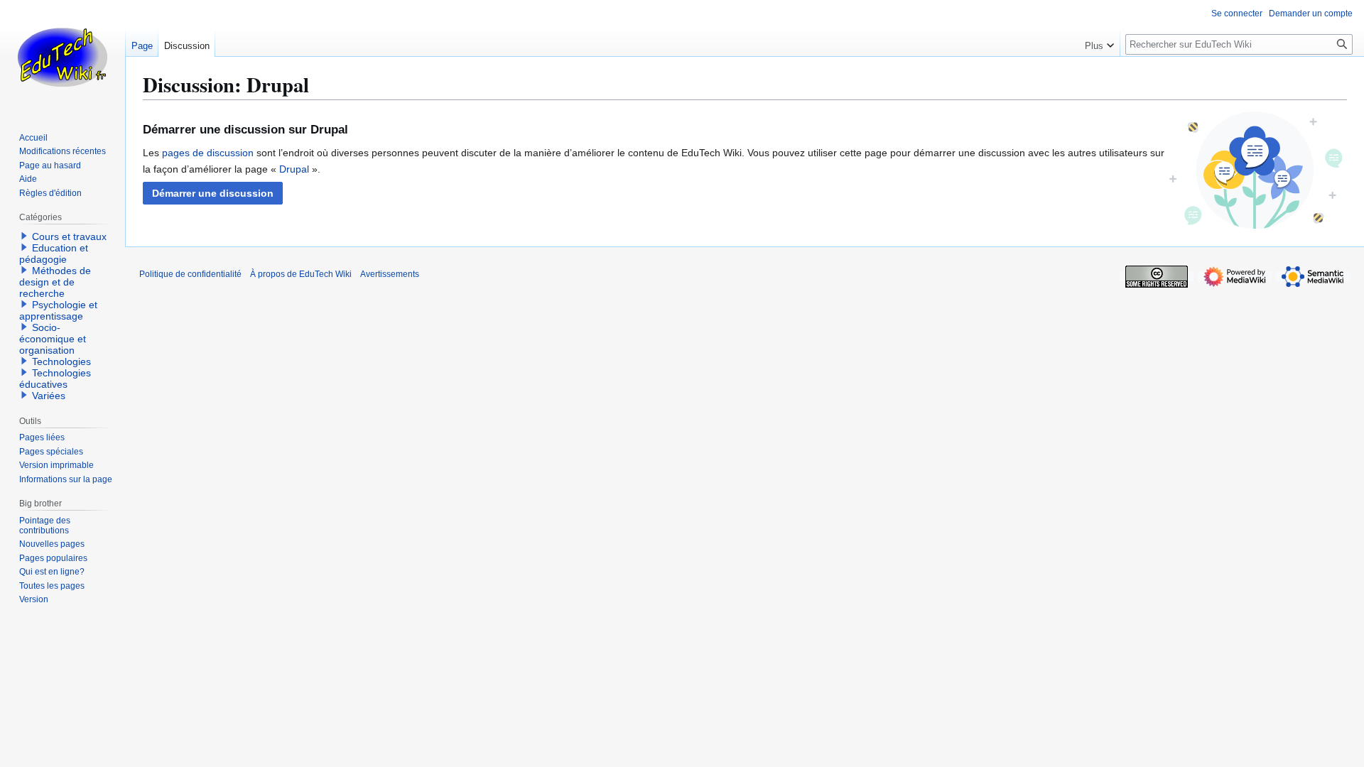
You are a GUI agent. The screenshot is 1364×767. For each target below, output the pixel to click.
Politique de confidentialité (190, 274)
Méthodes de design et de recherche (55, 282)
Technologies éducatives (55, 378)
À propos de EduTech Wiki (301, 274)
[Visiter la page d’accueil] (62, 57)
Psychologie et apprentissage (58, 310)
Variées (48, 395)
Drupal (294, 169)
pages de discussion (208, 152)
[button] (213, 193)
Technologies (61, 361)
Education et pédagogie (53, 253)
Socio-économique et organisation (52, 339)
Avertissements (389, 274)
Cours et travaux (69, 236)
